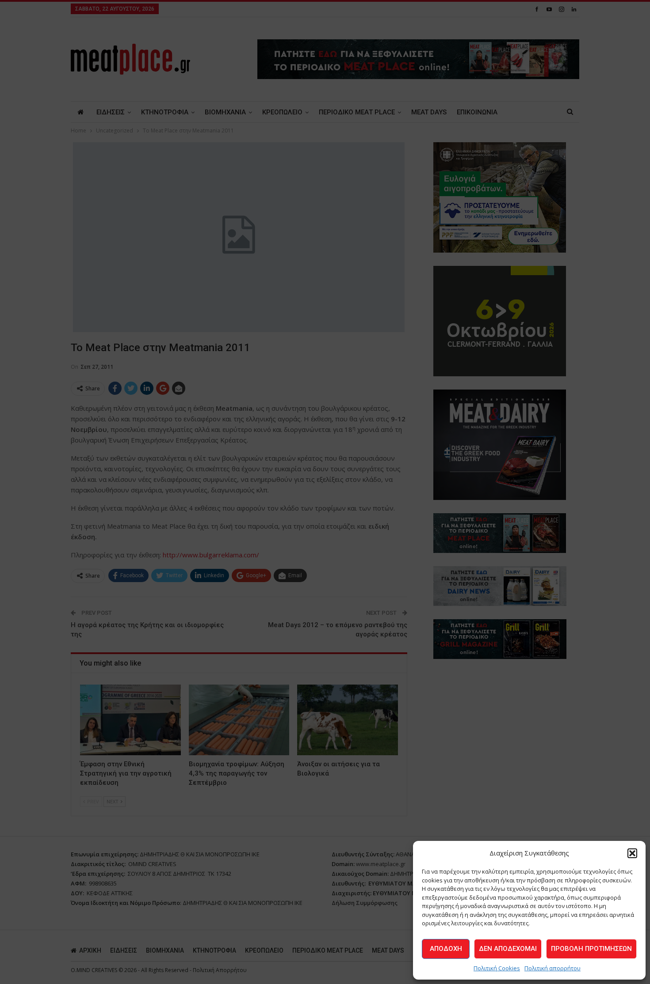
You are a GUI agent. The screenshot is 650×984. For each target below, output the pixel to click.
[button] (632, 853)
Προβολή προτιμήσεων (591, 949)
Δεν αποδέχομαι (508, 949)
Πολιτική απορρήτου (552, 968)
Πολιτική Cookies (497, 968)
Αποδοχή (446, 949)
